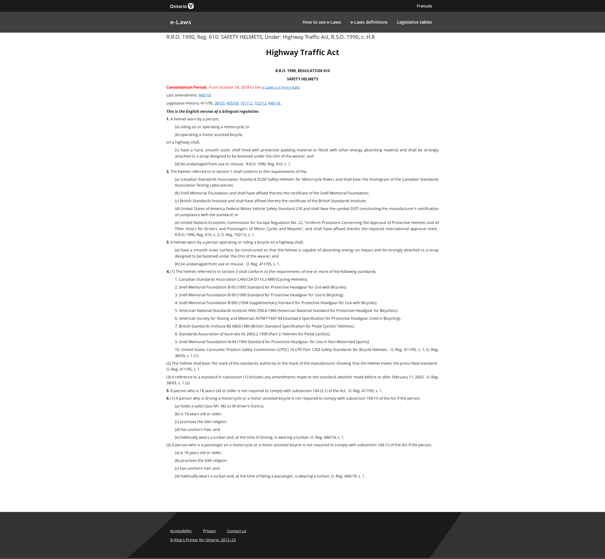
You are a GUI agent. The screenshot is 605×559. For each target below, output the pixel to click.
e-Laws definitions (369, 22)
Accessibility (181, 530)
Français (424, 6)
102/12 (260, 103)
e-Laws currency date (281, 87)
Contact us (236, 530)
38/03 (220, 103)
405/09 (232, 103)
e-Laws (180, 22)
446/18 (205, 95)
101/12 (246, 103)
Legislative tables (414, 22)
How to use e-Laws (321, 22)
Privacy (209, 530)
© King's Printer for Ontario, (203, 539)
